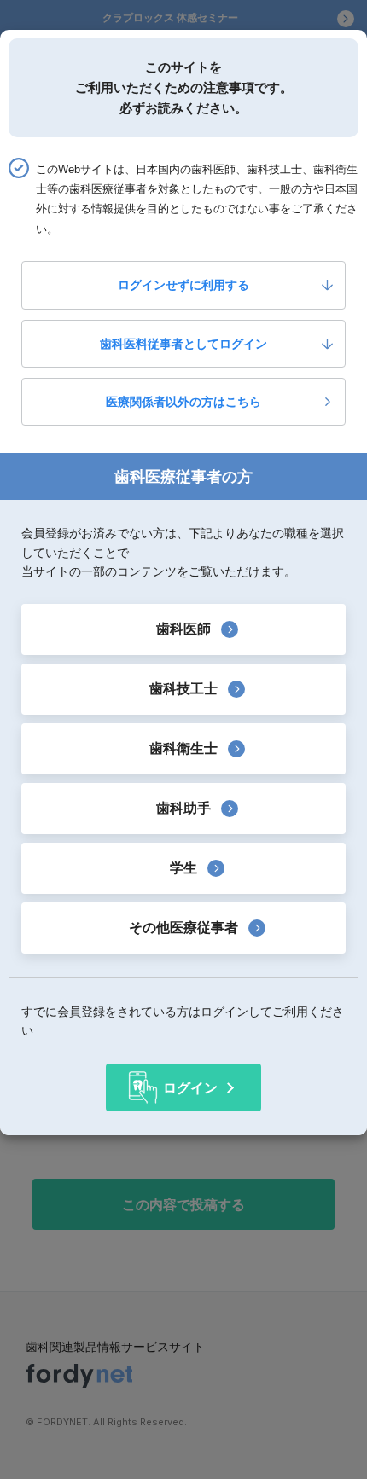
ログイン (190, 1088)
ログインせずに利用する (183, 285)
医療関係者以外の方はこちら (183, 402)
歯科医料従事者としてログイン (183, 344)
